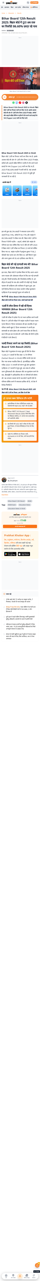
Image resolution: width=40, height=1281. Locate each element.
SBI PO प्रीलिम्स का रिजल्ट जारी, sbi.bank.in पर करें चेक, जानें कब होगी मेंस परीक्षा (21, 436)
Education (11, 13)
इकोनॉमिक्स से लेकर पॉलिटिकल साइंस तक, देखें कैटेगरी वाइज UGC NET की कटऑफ (20, 404)
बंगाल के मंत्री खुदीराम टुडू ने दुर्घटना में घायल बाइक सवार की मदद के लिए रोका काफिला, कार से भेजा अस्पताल (21, 636)
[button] (20, 78)
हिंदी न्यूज (19, 545)
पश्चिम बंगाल (25, 7)
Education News (24, 505)
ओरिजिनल (35, 7)
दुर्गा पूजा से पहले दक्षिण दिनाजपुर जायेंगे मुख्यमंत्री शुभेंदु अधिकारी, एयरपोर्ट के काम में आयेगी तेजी (20, 618)
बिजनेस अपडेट (26, 539)
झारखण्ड (7, 7)
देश (5, 539)
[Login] (20, 1276)
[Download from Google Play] (10, 554)
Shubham (10, 30)
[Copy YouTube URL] (20, 102)
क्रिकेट (6, 543)
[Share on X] (26, 102)
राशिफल (13, 543)
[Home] (11, 2)
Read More (5, 495)
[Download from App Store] (24, 554)
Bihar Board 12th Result (16, 501)
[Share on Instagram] (23, 102)
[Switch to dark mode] (28, 2)
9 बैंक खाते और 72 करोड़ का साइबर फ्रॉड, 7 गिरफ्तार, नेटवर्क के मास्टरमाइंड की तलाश (19, 600)
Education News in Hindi (16, 508)
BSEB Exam (12, 505)
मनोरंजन (17, 539)
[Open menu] (3, 2)
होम (2, 7)
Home (3, 13)
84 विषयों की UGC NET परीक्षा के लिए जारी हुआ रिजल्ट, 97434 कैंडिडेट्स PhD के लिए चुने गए (21, 426)
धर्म (33, 539)
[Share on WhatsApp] (13, 102)
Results (19, 13)
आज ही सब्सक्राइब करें (20, 526)
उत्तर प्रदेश (18, 7)
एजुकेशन (10, 539)
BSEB (29, 501)
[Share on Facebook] (16, 102)
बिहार (12, 7)
